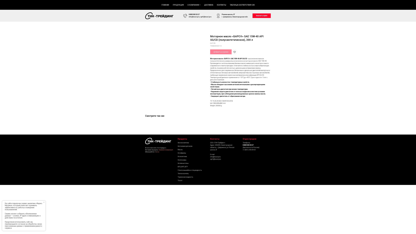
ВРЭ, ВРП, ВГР (183, 167)
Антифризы (182, 153)
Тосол (180, 180)
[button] (261, 15)
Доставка (208, 5)
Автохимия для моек (185, 146)
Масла (180, 149)
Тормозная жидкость (185, 177)
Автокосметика (183, 143)
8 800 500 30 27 (248, 145)
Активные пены (183, 163)
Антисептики (182, 156)
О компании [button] (193, 5)
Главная (165, 5)
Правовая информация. (166, 150)
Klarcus (157, 152)
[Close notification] (44, 202)
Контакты (221, 5)
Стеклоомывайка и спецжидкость (190, 170)
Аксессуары (182, 160)
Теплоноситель (183, 173)
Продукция (178, 5)
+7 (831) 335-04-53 (249, 150)
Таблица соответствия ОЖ (242, 5)
